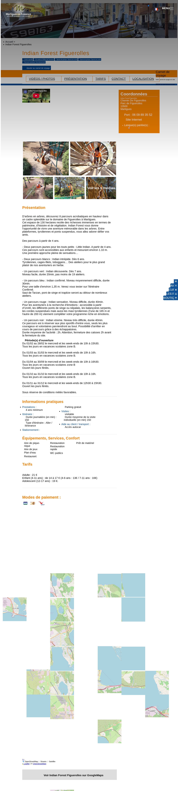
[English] (162, 16)
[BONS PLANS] (176, 281)
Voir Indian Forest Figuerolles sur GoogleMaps (73, 775)
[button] (134, 8)
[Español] (158, 16)
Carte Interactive (141, 6)
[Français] (156, 8)
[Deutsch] (154, 16)
